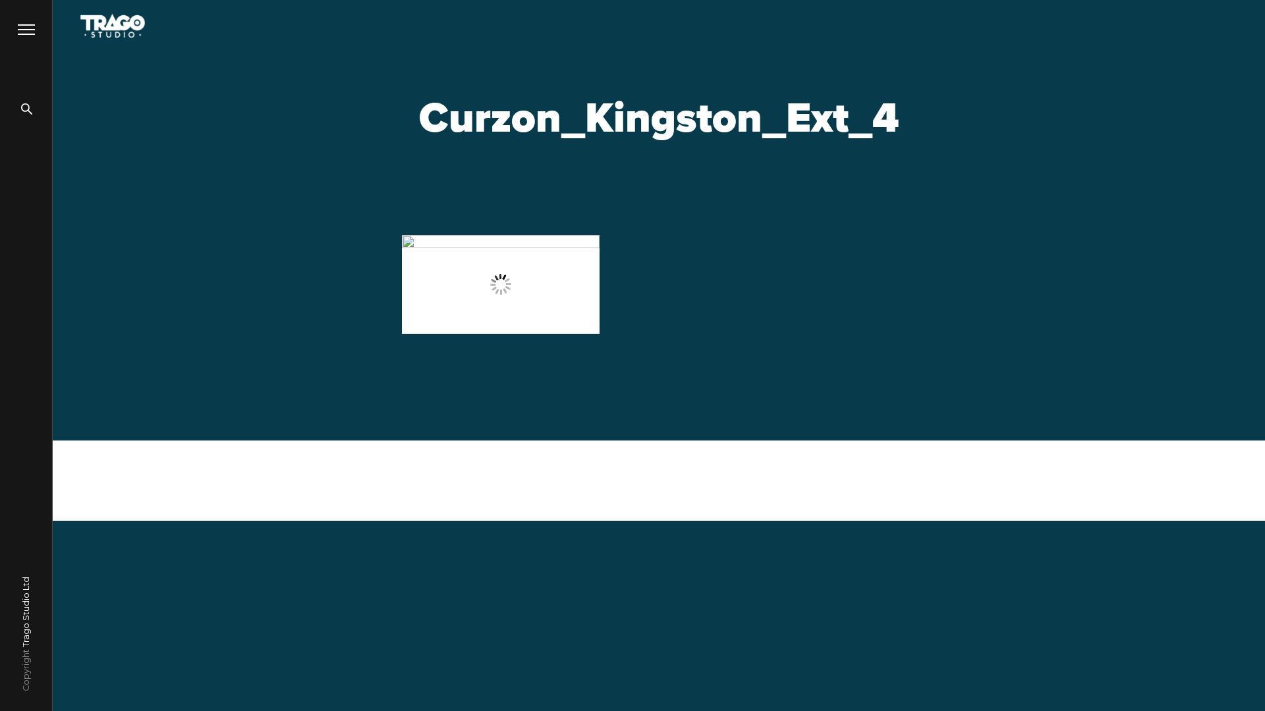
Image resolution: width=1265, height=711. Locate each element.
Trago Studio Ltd (26, 612)
